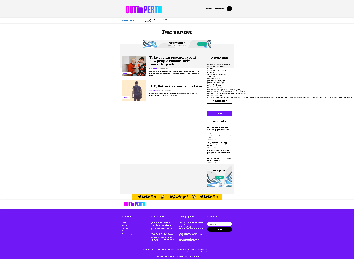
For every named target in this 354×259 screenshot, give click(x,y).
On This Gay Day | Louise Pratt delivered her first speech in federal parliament (191, 228)
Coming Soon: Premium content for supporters (156, 20)
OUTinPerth (153, 69)
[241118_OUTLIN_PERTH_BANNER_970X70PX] (177, 197)
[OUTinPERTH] (143, 9)
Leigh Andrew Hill (154, 91)
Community (127, 73)
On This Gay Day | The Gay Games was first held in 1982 (219, 159)
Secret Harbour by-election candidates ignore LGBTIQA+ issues (217, 144)
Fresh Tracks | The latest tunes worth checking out (191, 223)
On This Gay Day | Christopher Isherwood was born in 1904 (189, 240)
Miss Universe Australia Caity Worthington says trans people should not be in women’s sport (218, 129)
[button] (209, 9)
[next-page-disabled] (231, 21)
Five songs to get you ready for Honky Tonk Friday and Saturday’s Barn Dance (219, 152)
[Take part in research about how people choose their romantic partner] (134, 66)
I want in (219, 113)
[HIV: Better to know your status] (134, 90)
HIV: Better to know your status (176, 86)
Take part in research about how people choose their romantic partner (172, 60)
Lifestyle (126, 98)
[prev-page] (142, 21)
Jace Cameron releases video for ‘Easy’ (219, 137)
